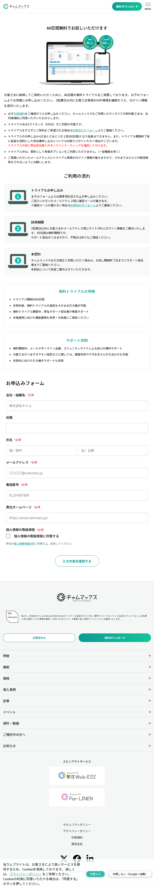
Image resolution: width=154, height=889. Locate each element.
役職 (9, 417)
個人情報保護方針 (24, 543)
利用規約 (19, 114)
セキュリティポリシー (77, 824)
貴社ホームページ (23, 507)
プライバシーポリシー (77, 831)
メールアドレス (21, 462)
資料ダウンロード (127, 6)
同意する (95, 874)
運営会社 (77, 844)
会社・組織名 (20, 394)
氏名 (13, 439)
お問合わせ (39, 638)
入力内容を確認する (77, 561)
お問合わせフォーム (85, 130)
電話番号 (16, 484)
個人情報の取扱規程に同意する (36, 536)
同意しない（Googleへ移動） (130, 874)
